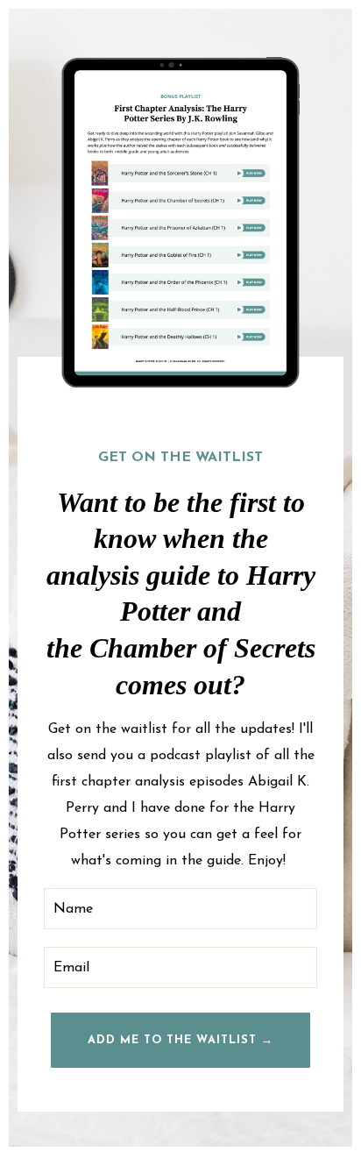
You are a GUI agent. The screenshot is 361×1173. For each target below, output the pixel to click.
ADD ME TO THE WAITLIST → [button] (180, 1040)
